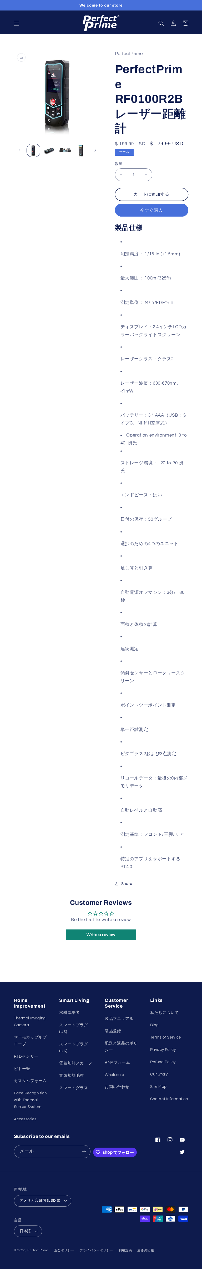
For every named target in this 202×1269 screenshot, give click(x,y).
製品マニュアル (119, 1019)
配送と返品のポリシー (121, 1046)
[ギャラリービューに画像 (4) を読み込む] (81, 150)
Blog (154, 1025)
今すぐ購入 (151, 210)
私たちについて (164, 1013)
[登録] (84, 1151)
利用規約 (125, 1250)
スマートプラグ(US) (73, 1028)
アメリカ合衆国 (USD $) (40, 1200)
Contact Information (169, 1099)
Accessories (25, 1119)
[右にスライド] (95, 150)
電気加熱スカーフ (75, 1063)
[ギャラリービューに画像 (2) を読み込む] (49, 150)
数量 (119, 164)
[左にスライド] (20, 150)
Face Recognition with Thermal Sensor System (30, 1100)
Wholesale (114, 1075)
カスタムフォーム (30, 1081)
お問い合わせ (117, 1087)
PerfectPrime (38, 1250)
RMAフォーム (117, 1062)
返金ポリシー (64, 1250)
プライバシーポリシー (96, 1250)
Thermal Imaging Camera (30, 1021)
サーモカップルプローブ (30, 1040)
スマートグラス (73, 1088)
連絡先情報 (145, 1250)
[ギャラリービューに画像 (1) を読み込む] (33, 150)
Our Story (159, 1074)
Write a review (101, 935)
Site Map (158, 1087)
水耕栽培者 (69, 1013)
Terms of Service (165, 1037)
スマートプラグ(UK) (73, 1047)
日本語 (25, 1231)
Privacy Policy (163, 1050)
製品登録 (113, 1031)
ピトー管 (22, 1069)
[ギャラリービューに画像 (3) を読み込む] (65, 150)
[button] (17, 23)
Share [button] (126, 884)
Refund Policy (163, 1062)
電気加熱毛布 (71, 1076)
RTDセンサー (26, 1056)
